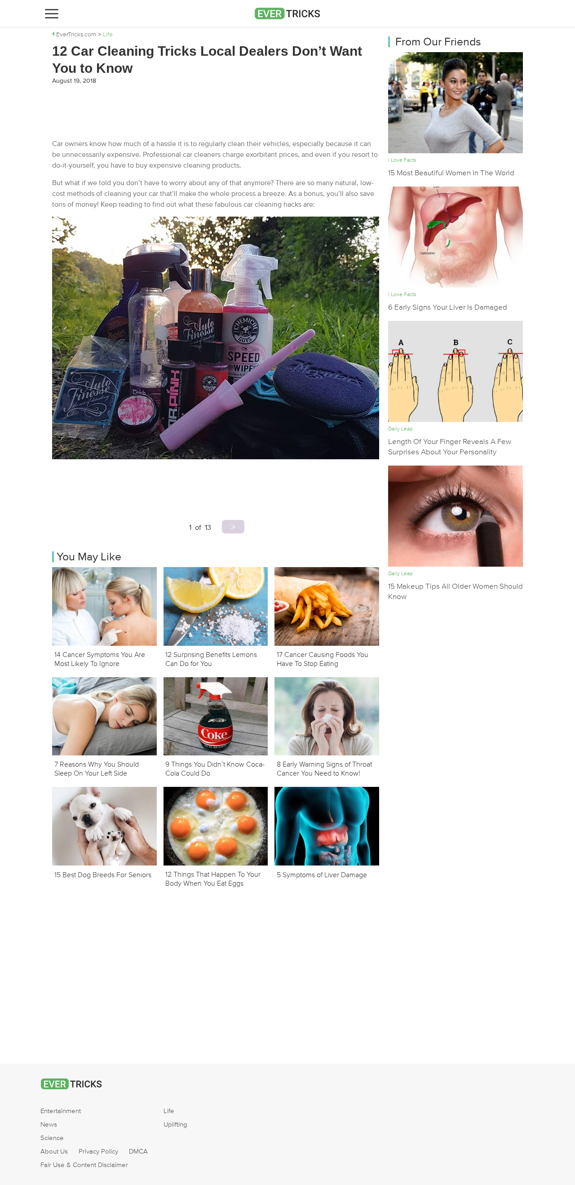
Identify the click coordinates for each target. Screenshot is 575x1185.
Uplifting (175, 1124)
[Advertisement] (215, 111)
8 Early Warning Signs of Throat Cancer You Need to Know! (324, 768)
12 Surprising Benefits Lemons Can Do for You (211, 658)
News (48, 1124)
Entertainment (60, 1111)
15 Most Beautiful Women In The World (451, 173)
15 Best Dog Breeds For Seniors (102, 874)
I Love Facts (402, 160)
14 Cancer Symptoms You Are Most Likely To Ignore (99, 658)
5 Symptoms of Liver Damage (322, 874)
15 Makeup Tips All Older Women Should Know (455, 591)
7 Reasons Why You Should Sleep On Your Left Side (96, 768)
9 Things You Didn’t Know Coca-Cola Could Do (215, 768)
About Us (54, 1151)
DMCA (138, 1151)
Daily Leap (400, 429)
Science (52, 1138)
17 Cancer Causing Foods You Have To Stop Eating (322, 658)
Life (169, 1111)
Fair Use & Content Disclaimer (84, 1165)
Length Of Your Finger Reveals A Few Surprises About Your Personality (449, 447)
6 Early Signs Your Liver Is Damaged (447, 307)
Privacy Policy (98, 1151)
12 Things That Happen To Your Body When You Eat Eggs (213, 878)
